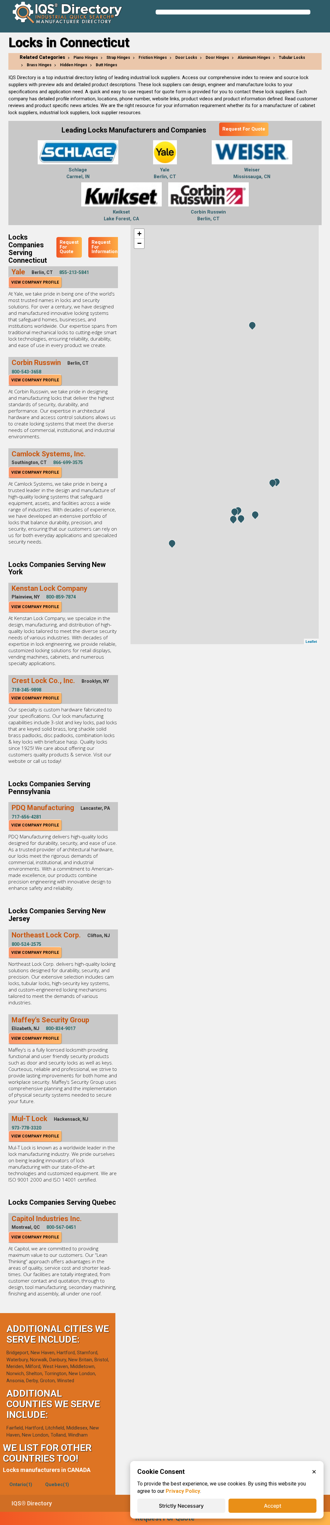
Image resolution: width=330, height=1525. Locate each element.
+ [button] (139, 234)
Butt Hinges (106, 65)
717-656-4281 (26, 816)
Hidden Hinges (73, 65)
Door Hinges (217, 57)
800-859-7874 (61, 596)
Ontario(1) (20, 1484)
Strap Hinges (118, 57)
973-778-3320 (26, 1127)
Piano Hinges (85, 57)
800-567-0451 (61, 1227)
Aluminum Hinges (254, 57)
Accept (272, 1505)
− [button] (139, 243)
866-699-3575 (68, 462)
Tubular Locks (292, 57)
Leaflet (311, 641)
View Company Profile (35, 282)
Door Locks (186, 57)
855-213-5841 (74, 272)
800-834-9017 (60, 1028)
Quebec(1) (57, 1484)
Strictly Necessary (181, 1505)
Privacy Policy (183, 1491)
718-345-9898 (26, 689)
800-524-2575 (26, 944)
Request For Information (105, 247)
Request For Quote (243, 129)
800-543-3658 (26, 371)
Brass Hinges (39, 65)
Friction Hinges (153, 57)
